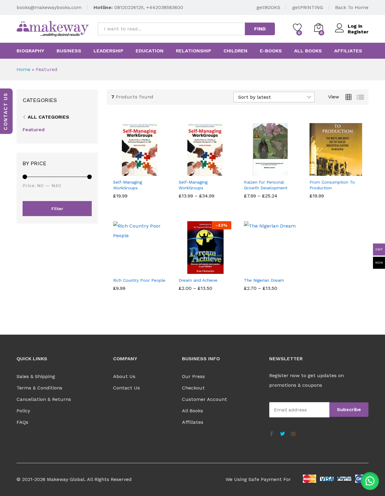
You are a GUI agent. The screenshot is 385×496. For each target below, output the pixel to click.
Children (235, 50)
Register (358, 32)
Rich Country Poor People (139, 280)
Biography (30, 50)
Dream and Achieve (198, 280)
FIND (260, 29)
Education (150, 50)
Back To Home (351, 7)
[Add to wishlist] (145, 172)
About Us (124, 376)
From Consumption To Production (332, 185)
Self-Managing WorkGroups (127, 185)
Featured (34, 129)
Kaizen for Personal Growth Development (266, 185)
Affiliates (348, 50)
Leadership (108, 50)
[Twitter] (282, 434)
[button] (370, 481)
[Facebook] (271, 434)
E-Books (271, 50)
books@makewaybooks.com (49, 7)
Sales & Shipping (36, 376)
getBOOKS (268, 7)
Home (23, 69)
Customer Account (204, 399)
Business (69, 50)
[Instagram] (293, 434)
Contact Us (126, 388)
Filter (57, 208)
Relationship (193, 50)
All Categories (48, 117)
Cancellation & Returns (44, 399)
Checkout (193, 388)
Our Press (193, 376)
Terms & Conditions (39, 388)
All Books (192, 411)
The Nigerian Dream (264, 280)
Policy (23, 411)
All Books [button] (308, 50)
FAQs (22, 422)
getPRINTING (307, 7)
